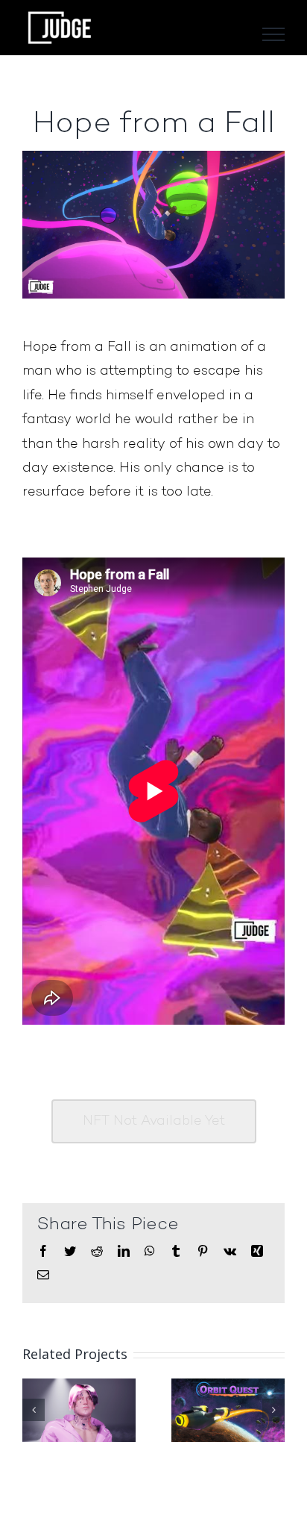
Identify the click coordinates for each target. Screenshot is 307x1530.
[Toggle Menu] (273, 34)
